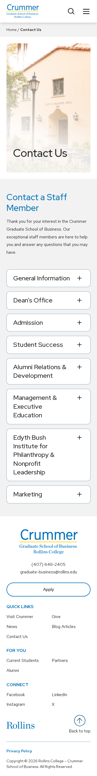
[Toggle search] (71, 11)
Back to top (80, 731)
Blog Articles (64, 626)
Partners (60, 660)
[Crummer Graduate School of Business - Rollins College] (22, 11)
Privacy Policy (19, 751)
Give (56, 616)
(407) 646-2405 (48, 564)
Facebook (15, 694)
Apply (48, 589)
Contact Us (17, 636)
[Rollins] (20, 725)
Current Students (22, 660)
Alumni (12, 670)
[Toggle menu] (86, 11)
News (11, 626)
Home (11, 29)
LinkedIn (59, 694)
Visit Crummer (19, 616)
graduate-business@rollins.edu (48, 572)
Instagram (15, 704)
